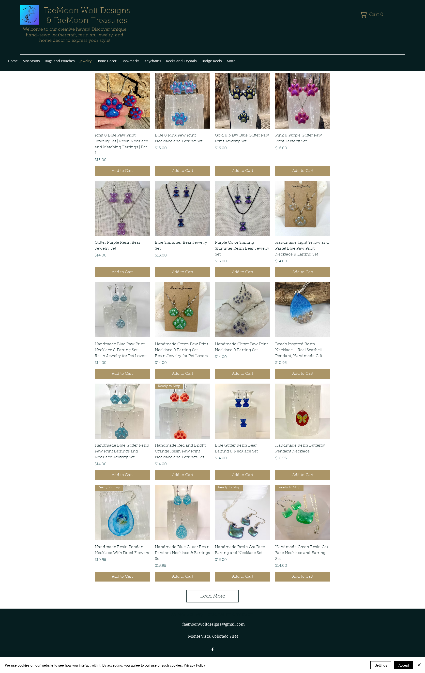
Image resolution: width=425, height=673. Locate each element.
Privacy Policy (194, 665)
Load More (212, 596)
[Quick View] (122, 101)
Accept (403, 665)
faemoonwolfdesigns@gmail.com (213, 624)
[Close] (419, 665)
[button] (373, 14)
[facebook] (212, 649)
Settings (381, 665)
